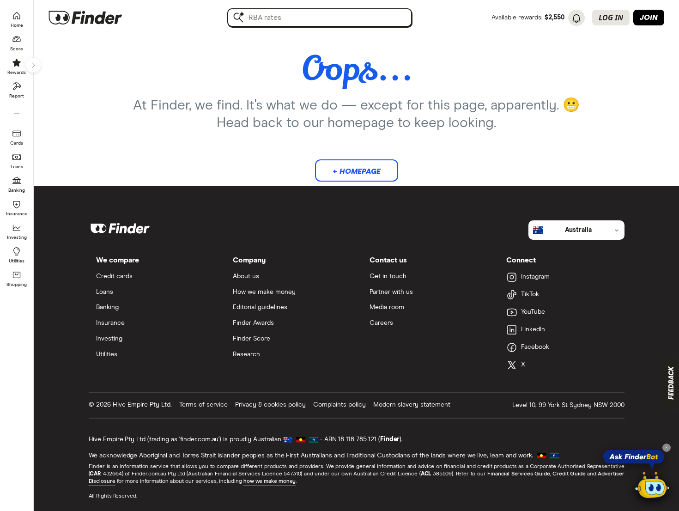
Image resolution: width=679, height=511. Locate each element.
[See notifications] (576, 18)
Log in (611, 17)
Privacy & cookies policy (270, 405)
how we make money (269, 481)
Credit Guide (568, 474)
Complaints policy (339, 405)
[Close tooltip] (666, 448)
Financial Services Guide (518, 474)
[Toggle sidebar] (33, 65)
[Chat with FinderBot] (652, 486)
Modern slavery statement (411, 405)
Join (649, 17)
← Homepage (357, 171)
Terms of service (203, 405)
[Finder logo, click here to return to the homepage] (98, 17)
